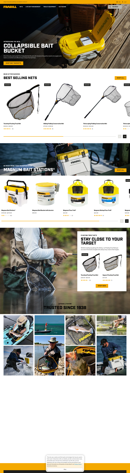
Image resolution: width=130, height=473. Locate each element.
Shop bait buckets (13, 63)
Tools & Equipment (49, 6)
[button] (120, 136)
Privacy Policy (78, 464)
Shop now (102, 286)
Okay (65, 469)
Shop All (120, 170)
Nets (21, 6)
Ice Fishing (62, 6)
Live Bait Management (33, 6)
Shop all (120, 78)
